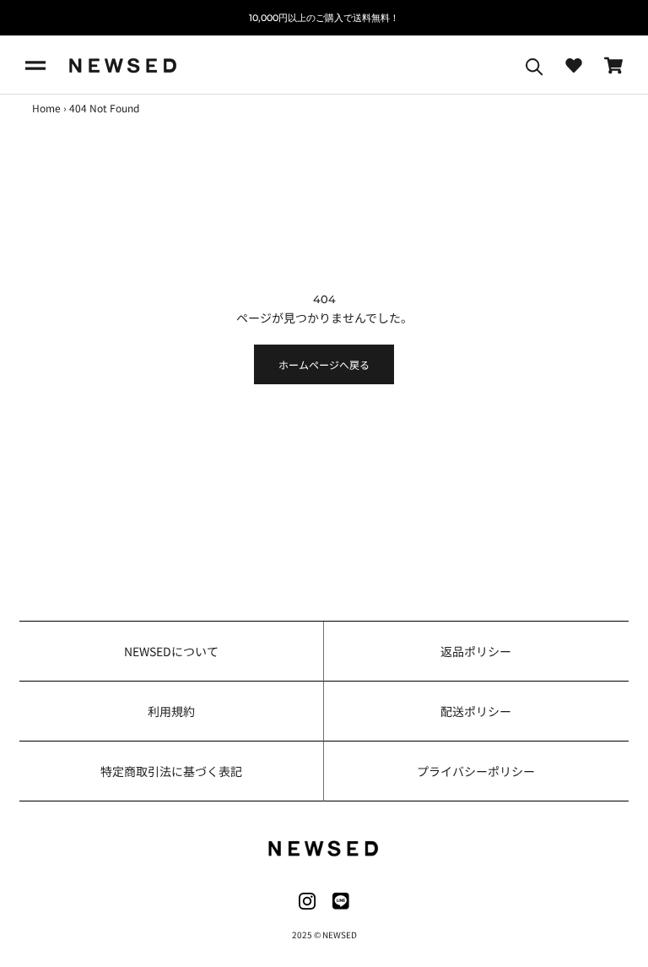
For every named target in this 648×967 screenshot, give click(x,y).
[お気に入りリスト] (573, 65)
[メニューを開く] (35, 65)
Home (46, 108)
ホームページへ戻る (324, 364)
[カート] (613, 65)
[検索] (534, 65)
